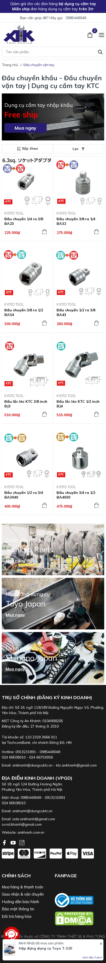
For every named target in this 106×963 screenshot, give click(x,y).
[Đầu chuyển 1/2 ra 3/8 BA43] (79, 272)
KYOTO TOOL (14, 213)
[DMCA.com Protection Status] (79, 918)
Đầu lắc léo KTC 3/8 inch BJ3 (25, 403)
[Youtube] (14, 842)
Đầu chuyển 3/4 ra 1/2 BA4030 (76, 495)
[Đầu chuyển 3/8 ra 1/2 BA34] (27, 272)
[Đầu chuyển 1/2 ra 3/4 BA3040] (27, 455)
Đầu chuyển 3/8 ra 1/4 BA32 (76, 221)
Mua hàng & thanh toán (22, 887)
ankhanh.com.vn (30, 832)
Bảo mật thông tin (18, 908)
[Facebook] (5, 842)
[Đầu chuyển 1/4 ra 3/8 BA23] (27, 181)
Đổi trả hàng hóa (16, 916)
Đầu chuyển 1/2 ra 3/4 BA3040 (23, 495)
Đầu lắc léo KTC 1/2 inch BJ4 (78, 403)
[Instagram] (21, 842)
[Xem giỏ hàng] (90, 34)
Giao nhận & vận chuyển (23, 894)
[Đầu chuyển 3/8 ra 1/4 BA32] (79, 181)
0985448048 (76, 17)
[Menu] (101, 34)
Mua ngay (25, 128)
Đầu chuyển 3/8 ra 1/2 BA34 (23, 312)
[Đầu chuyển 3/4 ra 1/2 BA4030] (79, 455)
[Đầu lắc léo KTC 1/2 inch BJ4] (79, 364)
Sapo (64, 947)
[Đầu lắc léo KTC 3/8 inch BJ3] (27, 364)
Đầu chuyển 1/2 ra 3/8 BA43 (76, 312)
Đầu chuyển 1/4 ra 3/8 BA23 (23, 221)
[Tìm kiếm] (100, 51)
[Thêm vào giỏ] (44, 231)
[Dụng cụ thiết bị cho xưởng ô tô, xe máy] (19, 34)
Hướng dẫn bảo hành (20, 901)
